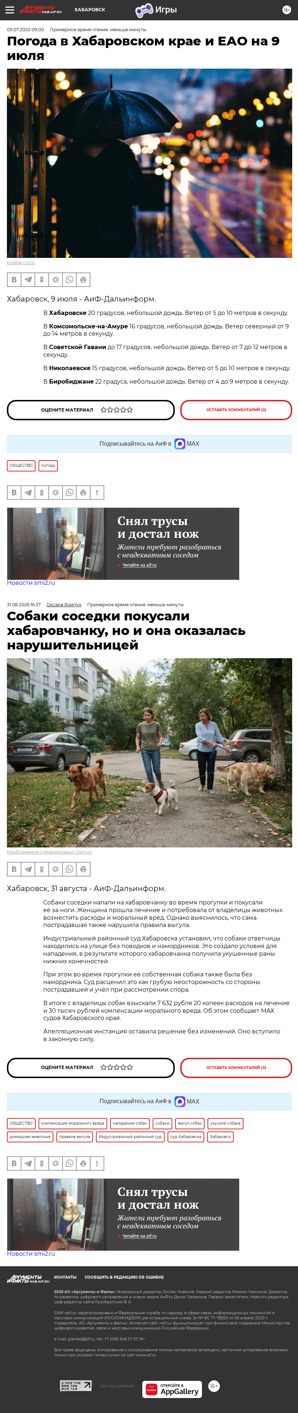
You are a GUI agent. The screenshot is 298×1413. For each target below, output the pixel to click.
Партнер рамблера (117, 1386)
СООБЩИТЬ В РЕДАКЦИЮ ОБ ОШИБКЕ (124, 1277)
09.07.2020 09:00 (25, 29)
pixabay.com (21, 262)
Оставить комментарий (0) (236, 410)
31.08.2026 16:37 (24, 604)
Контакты (65, 1277)
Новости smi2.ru (31, 582)
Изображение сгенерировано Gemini (49, 852)
